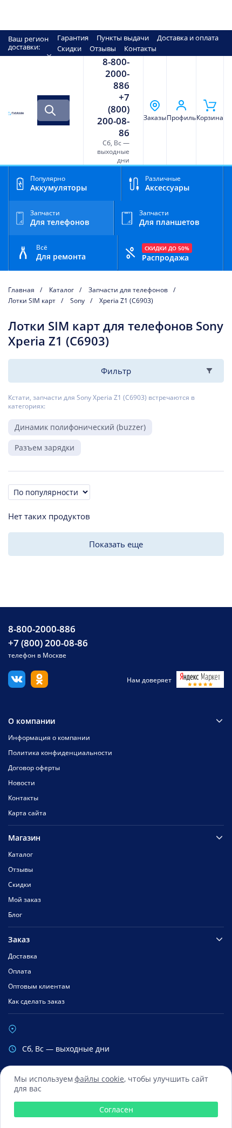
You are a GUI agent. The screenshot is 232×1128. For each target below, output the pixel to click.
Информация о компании (49, 737)
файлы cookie (99, 1079)
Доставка (22, 956)
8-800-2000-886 (116, 73)
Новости (21, 782)
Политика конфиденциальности (60, 752)
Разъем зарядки (44, 447)
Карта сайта (27, 812)
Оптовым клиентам (39, 986)
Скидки (69, 48)
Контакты (140, 48)
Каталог (20, 854)
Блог (15, 914)
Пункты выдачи (123, 38)
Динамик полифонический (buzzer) (80, 427)
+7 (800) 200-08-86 (113, 115)
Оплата (19, 971)
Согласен (116, 1109)
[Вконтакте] (16, 684)
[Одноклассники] (39, 684)
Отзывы (103, 48)
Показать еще (116, 544)
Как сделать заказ (36, 1001)
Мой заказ (24, 899)
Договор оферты (34, 767)
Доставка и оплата (188, 38)
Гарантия (72, 38)
